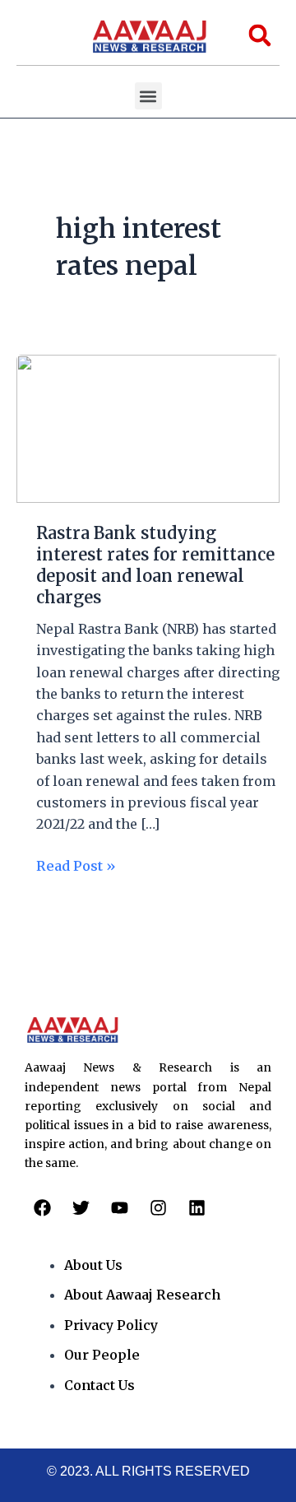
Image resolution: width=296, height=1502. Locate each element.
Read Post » (76, 864)
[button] (148, 95)
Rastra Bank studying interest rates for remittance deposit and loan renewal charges (155, 565)
